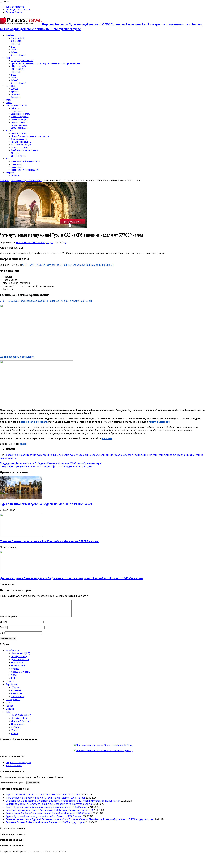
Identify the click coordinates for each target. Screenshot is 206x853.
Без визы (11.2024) (18, 133)
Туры (8, 57)
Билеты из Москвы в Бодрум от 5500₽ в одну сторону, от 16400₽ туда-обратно (49, 803)
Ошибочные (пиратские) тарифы (24, 150)
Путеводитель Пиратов (18, 9)
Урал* (13, 74)
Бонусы (9, 102)
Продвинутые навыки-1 (21, 141)
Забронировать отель (20, 113)
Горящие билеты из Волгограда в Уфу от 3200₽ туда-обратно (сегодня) (46, 466)
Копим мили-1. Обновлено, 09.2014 (25, 161)
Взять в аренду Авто (20, 127)
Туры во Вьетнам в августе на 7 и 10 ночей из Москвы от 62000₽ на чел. (49, 541)
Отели (8, 99)
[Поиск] (1, 2)
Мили (8, 158)
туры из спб (187, 454)
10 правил (15, 153)
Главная (4, 180)
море (92, 454)
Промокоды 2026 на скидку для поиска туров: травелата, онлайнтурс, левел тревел (46, 63)
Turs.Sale (107, 438)
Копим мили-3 (17, 167)
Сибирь (14, 52)
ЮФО (13, 49)
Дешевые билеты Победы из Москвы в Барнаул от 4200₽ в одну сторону (46, 822)
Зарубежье (10, 85)
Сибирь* (14, 80)
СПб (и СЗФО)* (17, 69)
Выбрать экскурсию (19, 125)
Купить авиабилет (18, 111)
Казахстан (15, 94)
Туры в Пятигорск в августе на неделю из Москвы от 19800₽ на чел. (46, 504)
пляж (137, 454)
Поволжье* (15, 71)
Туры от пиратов (15, 6)
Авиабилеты (11, 35)
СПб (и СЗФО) (16, 40)
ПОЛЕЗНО (9, 130)
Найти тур (15, 108)
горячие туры (34, 454)
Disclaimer (15, 175)
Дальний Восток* (18, 83)
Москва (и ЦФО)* (18, 66)
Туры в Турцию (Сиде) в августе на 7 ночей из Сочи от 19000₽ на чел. (44, 816)
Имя (2, 621)
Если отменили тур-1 (19, 147)
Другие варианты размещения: (17, 356)
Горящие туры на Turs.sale (22, 60)
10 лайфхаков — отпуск (21, 144)
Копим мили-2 (17, 164)
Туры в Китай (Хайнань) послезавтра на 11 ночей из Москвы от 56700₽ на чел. (49, 813)
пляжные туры (149, 454)
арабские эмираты (16, 454)
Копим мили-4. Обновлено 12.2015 (25, 169)
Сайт (2, 632)
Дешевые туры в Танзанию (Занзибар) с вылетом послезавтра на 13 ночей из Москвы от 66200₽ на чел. (71, 578)
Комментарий (8, 616)
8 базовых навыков (19, 139)
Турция (14, 88)
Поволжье (15, 43)
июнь (86, 454)
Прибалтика (18, 665)
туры (160, 454)
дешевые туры (67, 454)
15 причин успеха (18, 155)
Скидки (10, 708)
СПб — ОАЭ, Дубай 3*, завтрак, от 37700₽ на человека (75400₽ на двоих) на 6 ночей (68, 264)
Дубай (79, 454)
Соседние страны (20, 671)
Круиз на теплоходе (19, 122)
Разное (9, 705)
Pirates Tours (23, 242)
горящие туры (50, 454)
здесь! (23, 443)
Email (3, 627)
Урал (13, 46)
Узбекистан (16, 97)
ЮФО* (13, 77)
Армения (14, 91)
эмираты (11, 457)
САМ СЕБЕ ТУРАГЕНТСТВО (16, 105)
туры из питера (171, 454)
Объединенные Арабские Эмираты (115, 454)
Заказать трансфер (19, 119)
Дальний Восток (18, 54)
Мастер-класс (13, 699)
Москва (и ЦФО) (18, 38)
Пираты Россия (14, 12)
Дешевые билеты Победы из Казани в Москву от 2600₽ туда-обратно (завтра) (50, 463)
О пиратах (10, 172)
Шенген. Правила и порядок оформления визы (30, 136)
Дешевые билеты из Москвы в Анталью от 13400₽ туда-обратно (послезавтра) (49, 810)
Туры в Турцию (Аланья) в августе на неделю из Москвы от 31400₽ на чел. (47, 806)
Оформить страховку (20, 116)
